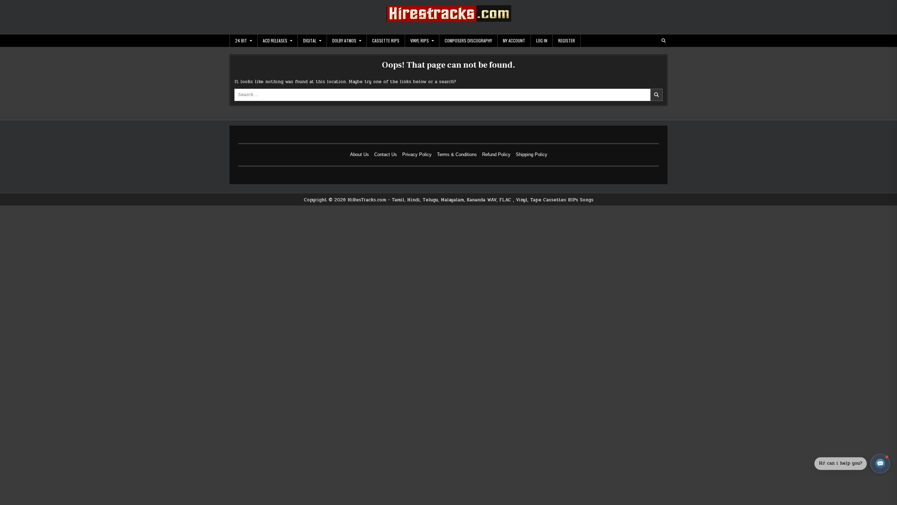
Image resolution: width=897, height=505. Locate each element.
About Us (359, 154)
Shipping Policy (531, 154)
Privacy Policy (417, 154)
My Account (514, 40)
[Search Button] (663, 41)
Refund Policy (496, 154)
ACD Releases (275, 40)
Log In (541, 40)
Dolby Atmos (344, 40)
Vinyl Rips (419, 40)
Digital (309, 40)
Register (566, 40)
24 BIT (241, 40)
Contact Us (385, 154)
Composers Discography (468, 40)
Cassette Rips (385, 40)
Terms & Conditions (457, 154)
